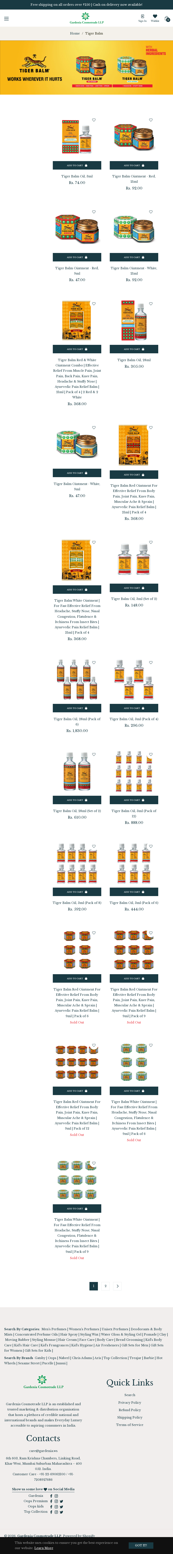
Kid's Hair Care (26, 1345)
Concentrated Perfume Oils (36, 1334)
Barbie (149, 1358)
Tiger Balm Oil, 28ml (134, 360)
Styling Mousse (44, 1340)
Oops (52, 1358)
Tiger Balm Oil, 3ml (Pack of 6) (134, 903)
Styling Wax (89, 1334)
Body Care (105, 1340)
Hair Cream (67, 1340)
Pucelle (47, 1363)
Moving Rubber (17, 1340)
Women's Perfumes (84, 1329)
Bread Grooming (129, 1340)
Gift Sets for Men (135, 1345)
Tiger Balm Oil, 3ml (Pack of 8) (77, 903)
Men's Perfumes (54, 1329)
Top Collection (115, 1358)
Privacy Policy (129, 1403)
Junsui (61, 1363)
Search (129, 1395)
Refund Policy (130, 1410)
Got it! (141, 1545)
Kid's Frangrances (55, 1345)
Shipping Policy (129, 1417)
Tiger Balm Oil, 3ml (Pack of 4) (134, 719)
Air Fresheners (107, 1345)
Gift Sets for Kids (38, 1350)
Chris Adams (82, 1358)
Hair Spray (69, 1334)
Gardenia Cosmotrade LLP (39, 1536)
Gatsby (40, 1358)
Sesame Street (29, 1363)
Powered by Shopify (79, 1536)
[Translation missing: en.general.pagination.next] (117, 1286)
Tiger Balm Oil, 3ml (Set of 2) (134, 599)
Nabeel (64, 1358)
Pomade (150, 1334)
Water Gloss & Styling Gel (121, 1334)
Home (75, 33)
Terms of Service (129, 1425)
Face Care (87, 1340)
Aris (98, 1358)
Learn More (43, 1548)
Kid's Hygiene (82, 1345)
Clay (162, 1334)
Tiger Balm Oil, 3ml (77, 176)
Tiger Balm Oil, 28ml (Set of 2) (77, 811)
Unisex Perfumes (115, 1329)
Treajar (135, 1358)
